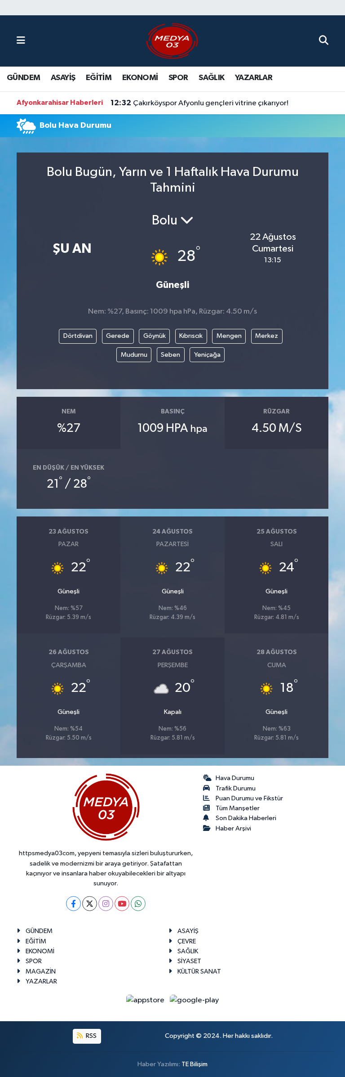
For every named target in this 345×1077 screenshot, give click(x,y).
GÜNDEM (23, 78)
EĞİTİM (98, 78)
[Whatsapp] (138, 903)
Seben (170, 354)
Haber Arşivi (233, 828)
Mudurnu (134, 354)
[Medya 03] (172, 40)
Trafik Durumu (236, 788)
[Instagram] (105, 903)
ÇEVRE (186, 941)
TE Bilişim (194, 1064)
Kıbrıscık (191, 335)
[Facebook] (73, 903)
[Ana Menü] (21, 41)
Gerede (117, 335)
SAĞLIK (211, 78)
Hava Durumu (235, 778)
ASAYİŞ (63, 78)
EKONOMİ (140, 78)
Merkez (266, 335)
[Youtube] (122, 903)
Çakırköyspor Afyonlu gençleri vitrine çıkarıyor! (199, 103)
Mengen (229, 335)
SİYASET (189, 961)
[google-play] (194, 1000)
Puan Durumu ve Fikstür (249, 798)
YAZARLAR (253, 78)
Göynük (154, 335)
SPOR (178, 78)
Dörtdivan (78, 335)
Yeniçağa (207, 354)
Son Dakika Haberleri (246, 818)
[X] (89, 903)
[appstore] (146, 1000)
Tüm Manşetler (238, 808)
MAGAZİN (41, 971)
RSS (90, 1035)
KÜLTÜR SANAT (199, 971)
